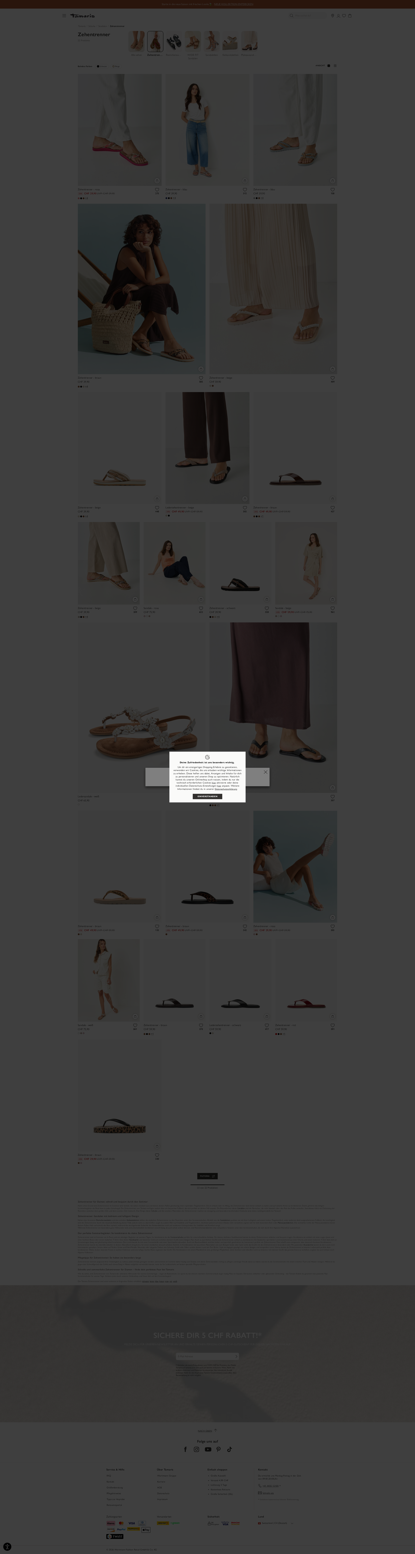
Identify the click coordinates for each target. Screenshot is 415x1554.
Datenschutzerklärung (226, 789)
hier (214, 782)
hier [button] (219, 785)
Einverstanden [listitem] (207, 796)
